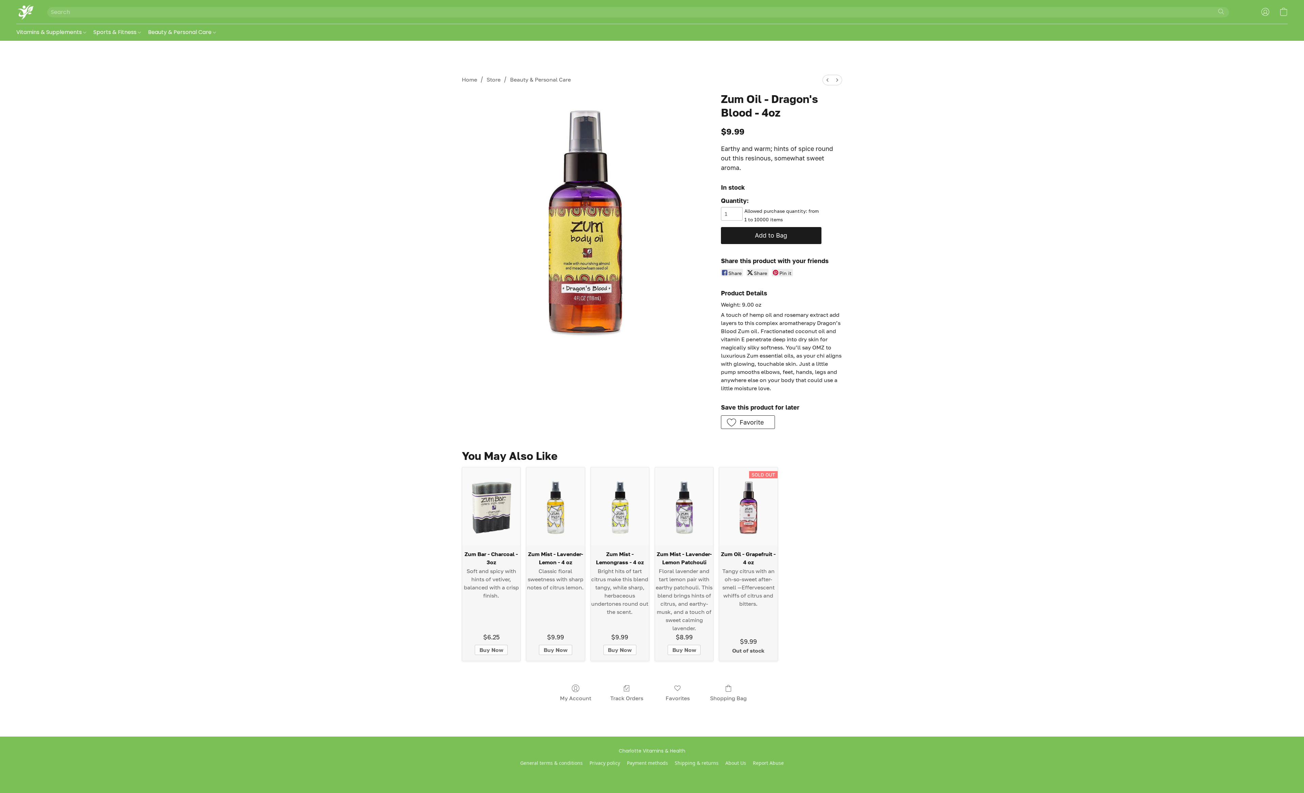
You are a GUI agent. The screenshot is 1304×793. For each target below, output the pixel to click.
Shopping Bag (728, 698)
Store (494, 79)
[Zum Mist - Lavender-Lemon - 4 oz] (555, 506)
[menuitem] (827, 80)
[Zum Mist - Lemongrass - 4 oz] (620, 506)
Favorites (678, 698)
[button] (25, 11)
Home (469, 79)
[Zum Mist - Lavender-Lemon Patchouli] (684, 506)
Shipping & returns (697, 763)
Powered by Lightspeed (652, 774)
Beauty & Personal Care (180, 32)
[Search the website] (1221, 11)
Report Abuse (768, 763)
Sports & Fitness (115, 32)
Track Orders (626, 698)
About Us (735, 763)
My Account (575, 698)
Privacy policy (605, 763)
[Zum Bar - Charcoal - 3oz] (491, 506)
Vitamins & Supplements (49, 32)
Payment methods (647, 763)
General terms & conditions (551, 763)
